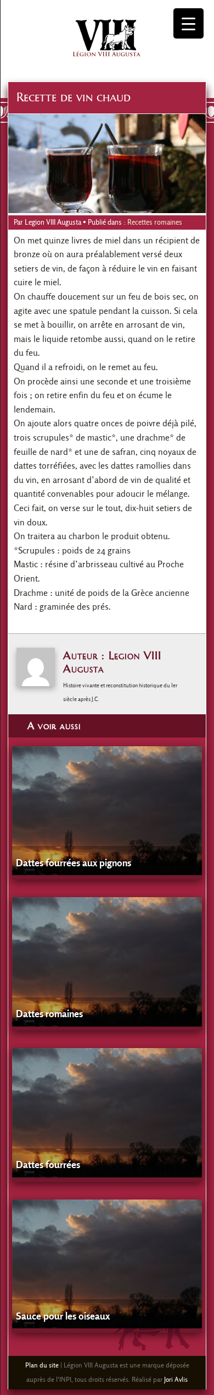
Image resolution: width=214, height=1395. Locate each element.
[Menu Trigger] (188, 23)
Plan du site (42, 1365)
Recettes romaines (154, 222)
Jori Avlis (176, 1379)
